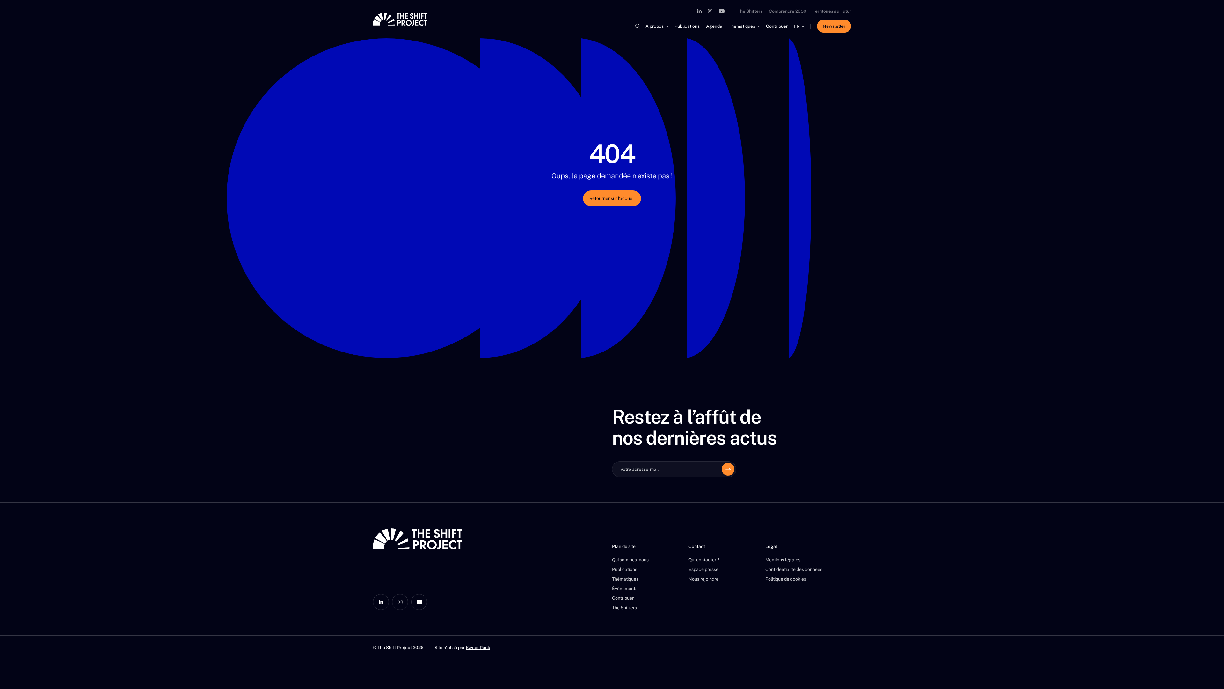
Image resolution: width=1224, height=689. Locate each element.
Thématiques (742, 26)
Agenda (714, 26)
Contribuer (777, 26)
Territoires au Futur (832, 11)
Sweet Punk (478, 647)
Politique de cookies (785, 579)
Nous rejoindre (703, 579)
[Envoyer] (728, 469)
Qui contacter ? (703, 559)
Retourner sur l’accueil (612, 198)
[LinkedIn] (699, 11)
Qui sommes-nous (630, 559)
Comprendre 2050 (787, 11)
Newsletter (834, 26)
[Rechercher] (637, 26)
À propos (654, 26)
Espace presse (703, 569)
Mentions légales (782, 559)
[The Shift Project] (400, 19)
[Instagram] (710, 11)
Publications (687, 26)
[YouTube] (722, 11)
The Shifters (750, 11)
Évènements (625, 588)
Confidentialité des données (793, 569)
